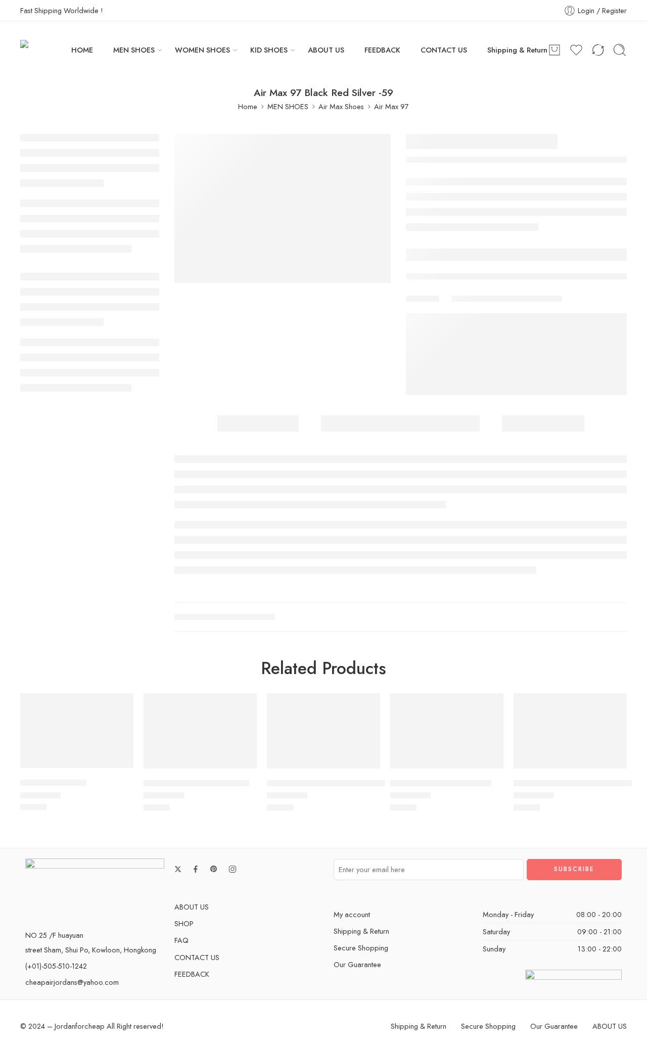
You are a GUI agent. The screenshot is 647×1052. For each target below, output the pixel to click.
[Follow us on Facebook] (196, 869)
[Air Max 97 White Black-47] (446, 731)
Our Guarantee (357, 964)
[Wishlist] (119, 707)
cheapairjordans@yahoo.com (72, 982)
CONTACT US (444, 49)
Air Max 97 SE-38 (53, 782)
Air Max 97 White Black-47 (440, 783)
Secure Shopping (361, 947)
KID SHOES (269, 49)
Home (247, 106)
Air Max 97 (391, 106)
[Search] (620, 50)
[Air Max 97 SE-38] (76, 730)
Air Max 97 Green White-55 (196, 783)
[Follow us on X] (177, 869)
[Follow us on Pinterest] (214, 869)
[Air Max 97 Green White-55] (200, 731)
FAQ (181, 940)
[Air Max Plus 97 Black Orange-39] (323, 731)
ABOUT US (326, 49)
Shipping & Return (517, 49)
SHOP (184, 923)
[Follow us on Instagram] (232, 869)
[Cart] (554, 50)
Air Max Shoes (341, 106)
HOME (82, 49)
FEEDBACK (382, 49)
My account (352, 914)
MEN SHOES (134, 49)
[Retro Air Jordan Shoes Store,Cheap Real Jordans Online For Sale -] (45, 50)
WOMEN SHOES (202, 49)
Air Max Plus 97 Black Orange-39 (329, 783)
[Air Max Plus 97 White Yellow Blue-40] (570, 731)
